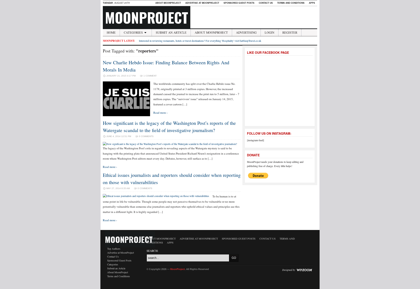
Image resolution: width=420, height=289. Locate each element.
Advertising (246, 32)
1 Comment (150, 76)
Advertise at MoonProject (202, 2)
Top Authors (113, 248)
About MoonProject (168, 2)
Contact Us (266, 2)
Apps (312, 2)
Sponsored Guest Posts (239, 2)
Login (269, 32)
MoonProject (146, 17)
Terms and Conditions (290, 2)
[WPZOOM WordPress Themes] (304, 270)
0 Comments (146, 136)
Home (111, 32)
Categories (133, 32)
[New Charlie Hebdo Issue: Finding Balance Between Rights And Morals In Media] (126, 115)
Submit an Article (171, 32)
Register (289, 32)
